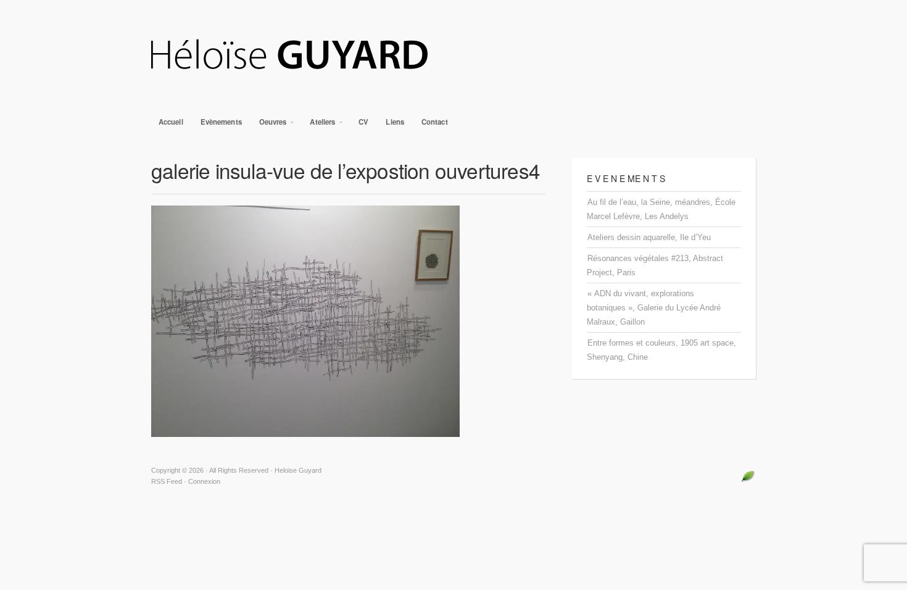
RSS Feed (166, 481)
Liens (395, 122)
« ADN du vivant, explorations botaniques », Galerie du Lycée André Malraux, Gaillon (654, 307)
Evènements (221, 122)
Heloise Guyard (453, 55)
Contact (434, 122)
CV (363, 122)
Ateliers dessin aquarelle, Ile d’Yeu (649, 237)
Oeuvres (269, 125)
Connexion (204, 481)
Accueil (171, 122)
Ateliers (318, 125)
